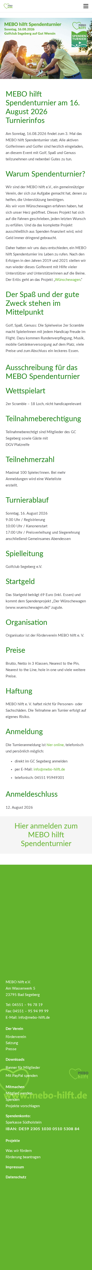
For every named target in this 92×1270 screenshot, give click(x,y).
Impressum (15, 1167)
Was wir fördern (19, 1151)
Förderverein (16, 1037)
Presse (11, 1049)
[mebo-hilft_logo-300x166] (8, 6)
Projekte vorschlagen (23, 1106)
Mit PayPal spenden (22, 1076)
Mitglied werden (19, 1093)
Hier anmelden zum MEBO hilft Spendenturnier (46, 835)
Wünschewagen (67, 280)
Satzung (12, 1043)
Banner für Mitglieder (23, 1068)
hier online (55, 745)
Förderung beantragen (23, 1157)
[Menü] (85, 6)
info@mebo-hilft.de (49, 769)
